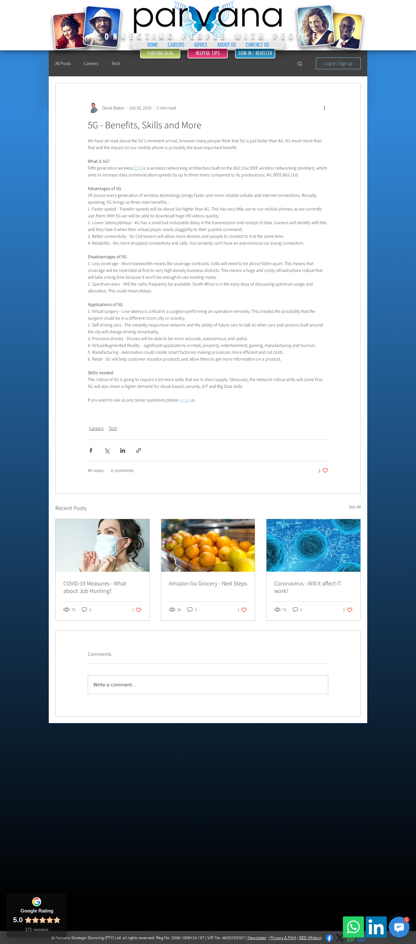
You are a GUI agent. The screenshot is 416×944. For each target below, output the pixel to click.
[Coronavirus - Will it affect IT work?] (313, 545)
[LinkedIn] (376, 927)
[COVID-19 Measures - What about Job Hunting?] (103, 545)
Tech (115, 63)
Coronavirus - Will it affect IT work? (307, 587)
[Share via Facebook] (91, 450)
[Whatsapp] (353, 927)
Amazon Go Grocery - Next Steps (208, 583)
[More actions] (324, 108)
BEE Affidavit (310, 937)
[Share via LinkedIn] (123, 450)
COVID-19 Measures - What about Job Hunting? (94, 587)
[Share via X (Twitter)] (107, 450)
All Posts (63, 63)
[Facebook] (329, 937)
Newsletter (257, 937)
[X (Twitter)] (340, 937)
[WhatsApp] (350, 937)
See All (355, 507)
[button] (300, 63)
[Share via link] (139, 450)
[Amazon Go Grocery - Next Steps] (208, 545)
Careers (91, 63)
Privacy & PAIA (283, 937)
